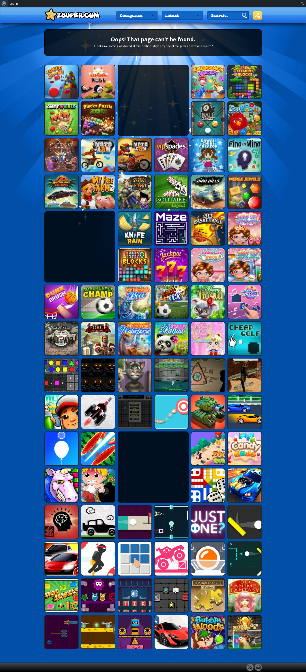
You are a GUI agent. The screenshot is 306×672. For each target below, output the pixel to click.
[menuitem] (4, 3)
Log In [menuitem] (13, 3)
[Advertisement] (153, 100)
